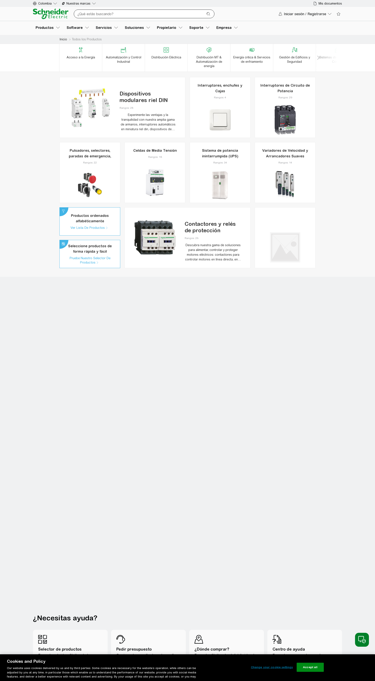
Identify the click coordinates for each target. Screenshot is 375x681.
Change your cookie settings (272, 667)
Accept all (310, 667)
